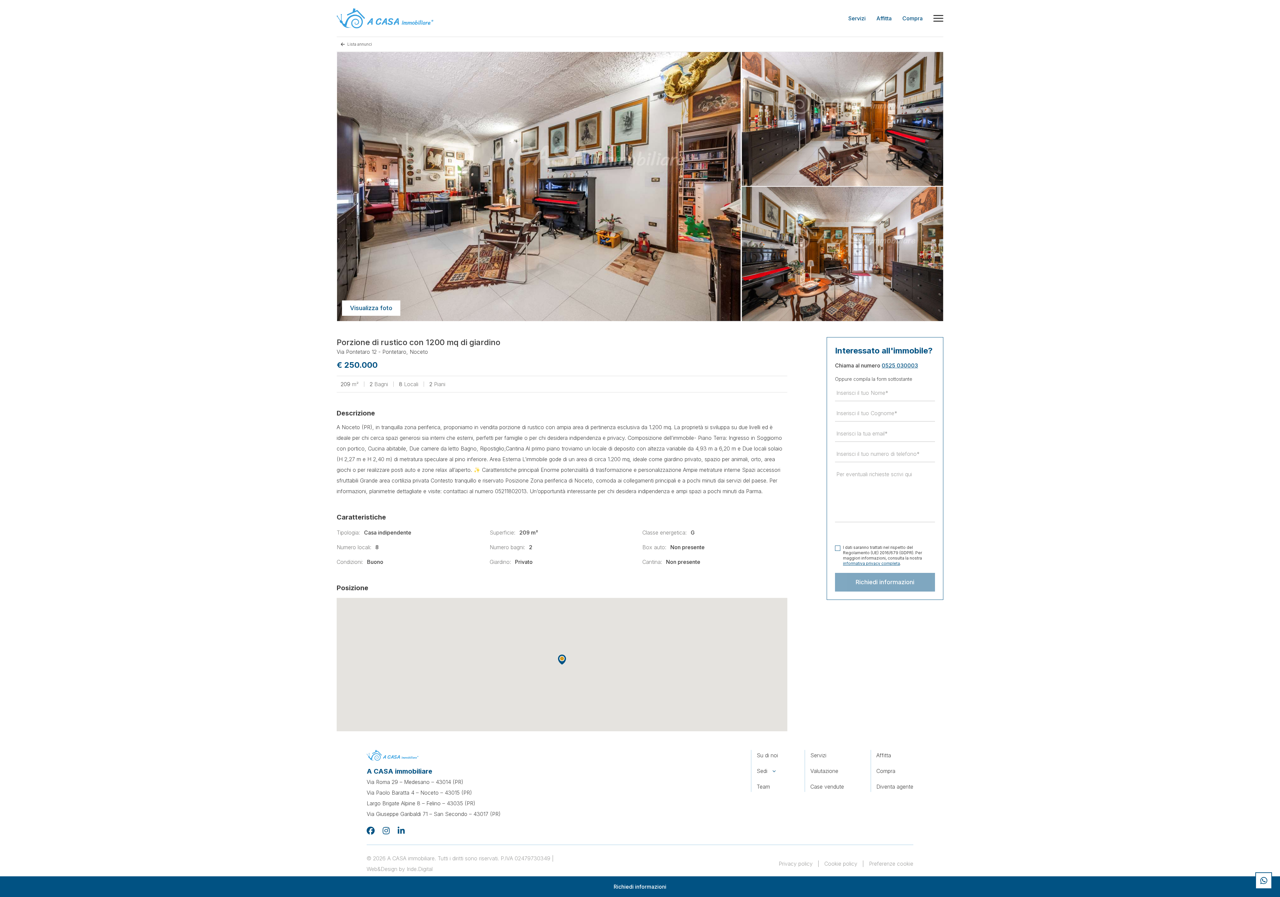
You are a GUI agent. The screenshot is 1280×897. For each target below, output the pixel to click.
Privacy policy (796, 863)
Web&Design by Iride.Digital (400, 869)
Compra (885, 771)
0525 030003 (900, 365)
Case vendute (827, 786)
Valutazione (824, 771)
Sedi (762, 771)
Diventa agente (894, 786)
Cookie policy (840, 863)
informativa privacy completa (871, 563)
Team (763, 786)
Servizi (818, 755)
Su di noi (767, 755)
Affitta (883, 755)
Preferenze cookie (891, 863)
